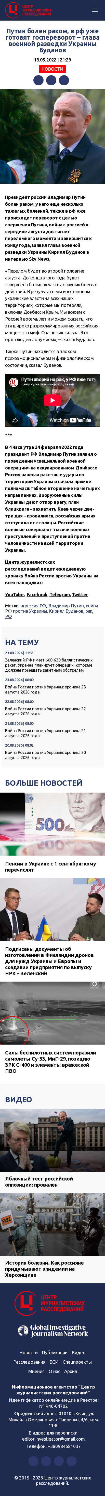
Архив (70, 1371)
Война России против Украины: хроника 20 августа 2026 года (45, 755)
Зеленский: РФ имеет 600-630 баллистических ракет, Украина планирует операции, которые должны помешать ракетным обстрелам (49, 665)
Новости (52, 68)
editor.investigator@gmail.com (53, 1438)
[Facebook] (38, 80)
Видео (18, 1099)
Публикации (55, 1352)
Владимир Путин (66, 605)
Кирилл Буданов (66, 610)
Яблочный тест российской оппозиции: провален (39, 1182)
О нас (54, 1371)
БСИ (54, 1361)
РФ (8, 616)
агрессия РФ (33, 605)
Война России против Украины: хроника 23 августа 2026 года (45, 689)
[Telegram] (64, 80)
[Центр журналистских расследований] (29, 10)
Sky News (39, 258)
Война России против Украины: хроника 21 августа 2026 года (45, 733)
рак (89, 610)
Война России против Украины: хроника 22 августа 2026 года (45, 711)
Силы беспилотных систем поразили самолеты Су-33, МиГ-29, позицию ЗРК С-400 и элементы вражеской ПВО (50, 1062)
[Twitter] (51, 80)
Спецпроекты (77, 1361)
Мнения (36, 1371)
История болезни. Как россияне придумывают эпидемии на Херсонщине (44, 1269)
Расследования (29, 1361)
